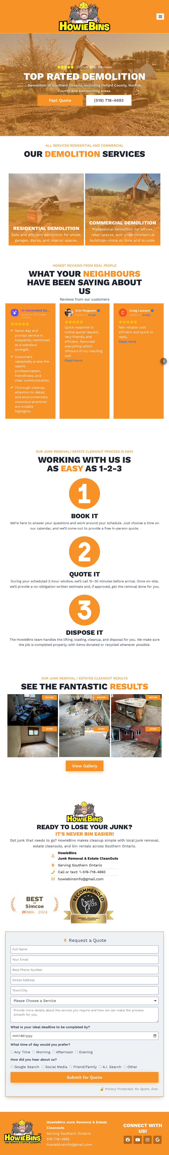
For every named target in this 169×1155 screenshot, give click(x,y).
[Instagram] (147, 1140)
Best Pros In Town (78, 907)
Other (132, 1067)
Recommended (76, 888)
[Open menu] (160, 16)
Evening (86, 1052)
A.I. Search (112, 1067)
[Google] (157, 1140)
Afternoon (64, 1052)
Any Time (22, 1052)
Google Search (26, 1067)
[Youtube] (138, 1140)
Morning (43, 1052)
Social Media (56, 1067)
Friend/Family (85, 1067)
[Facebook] (128, 1140)
